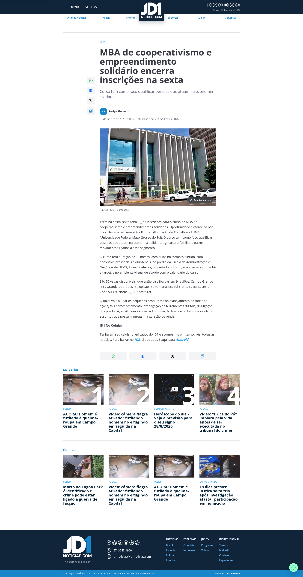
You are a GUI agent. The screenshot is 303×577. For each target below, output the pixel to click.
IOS (137, 339)
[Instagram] (215, 5)
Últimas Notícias (76, 17)
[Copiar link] (91, 111)
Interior (130, 17)
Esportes (173, 17)
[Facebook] (209, 5)
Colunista (230, 17)
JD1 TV (202, 17)
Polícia (106, 17)
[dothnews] (233, 573)
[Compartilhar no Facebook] (91, 90)
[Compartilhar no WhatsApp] (91, 80)
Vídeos (205, 550)
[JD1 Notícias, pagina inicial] (77, 546)
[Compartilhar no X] (91, 100)
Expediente (226, 560)
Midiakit (224, 550)
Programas (207, 545)
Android (182, 339)
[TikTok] (232, 5)
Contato (224, 555)
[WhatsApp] (237, 5)
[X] (220, 5)
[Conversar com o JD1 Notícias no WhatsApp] (293, 567)
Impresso (189, 550)
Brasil (169, 545)
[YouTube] (226, 5)
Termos (223, 545)
